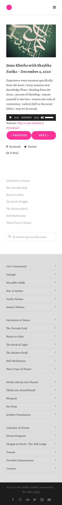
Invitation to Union (18, 181)
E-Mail (13, 153)
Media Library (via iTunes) (22, 382)
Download (12, 128)
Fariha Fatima (14, 299)
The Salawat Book (17, 209)
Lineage (11, 274)
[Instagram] (20, 499)
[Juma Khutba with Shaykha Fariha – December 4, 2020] (31, 41)
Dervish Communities (19, 460)
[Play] (10, 117)
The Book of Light (17, 202)
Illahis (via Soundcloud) (20, 390)
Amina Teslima (15, 307)
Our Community (16, 266)
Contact (11, 468)
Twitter (32, 147)
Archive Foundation (18, 415)
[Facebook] (13, 499)
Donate (10, 452)
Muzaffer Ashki (15, 283)
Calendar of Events (17, 428)
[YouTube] (49, 499)
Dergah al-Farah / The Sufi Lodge (26, 444)
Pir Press (11, 406)
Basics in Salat (15, 195)
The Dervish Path (16, 188)
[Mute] (42, 117)
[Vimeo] (42, 499)
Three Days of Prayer (18, 223)
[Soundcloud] (27, 499)
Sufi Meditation (16, 216)
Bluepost (11, 398)
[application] (31, 117)
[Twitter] (34, 499)
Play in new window (29, 123)
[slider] (49, 117)
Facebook (14, 147)
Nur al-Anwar (14, 291)
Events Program (16, 436)
